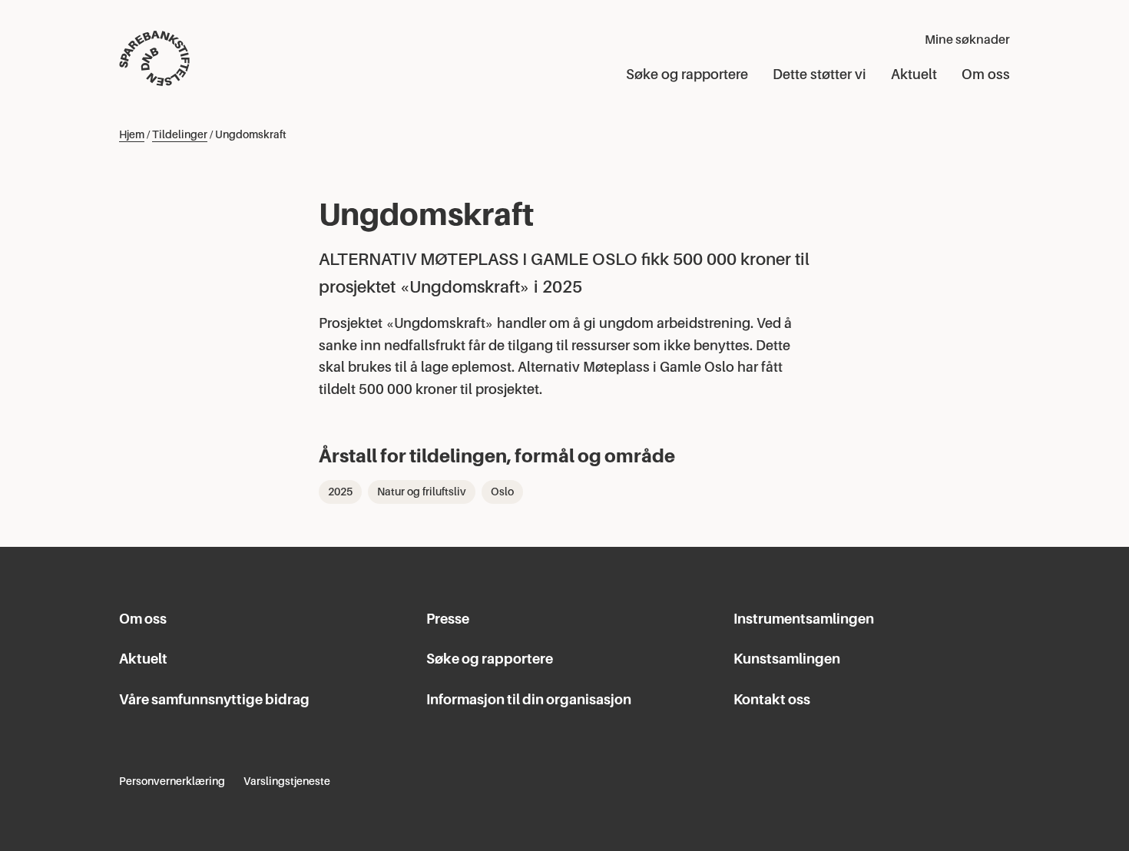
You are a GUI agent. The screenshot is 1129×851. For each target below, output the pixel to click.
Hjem (131, 134)
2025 (340, 491)
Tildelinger (179, 134)
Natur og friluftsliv (421, 491)
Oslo (502, 491)
